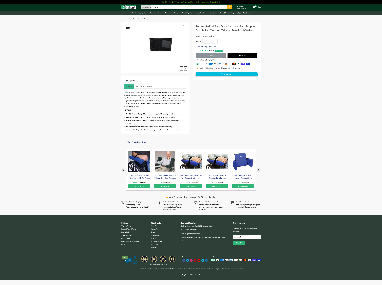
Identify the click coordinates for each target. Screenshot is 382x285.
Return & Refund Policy (128, 229)
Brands (153, 238)
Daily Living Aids (187, 13)
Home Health (200, 13)
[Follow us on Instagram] (191, 260)
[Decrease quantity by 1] (205, 41)
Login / (238, 6)
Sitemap (153, 247)
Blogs (153, 232)
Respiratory (212, 13)
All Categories (155, 235)
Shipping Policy (126, 226)
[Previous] (123, 170)
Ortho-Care (132, 19)
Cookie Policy (125, 238)
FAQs (123, 244)
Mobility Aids (142, 13)
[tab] (129, 86)
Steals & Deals (224, 13)
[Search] (229, 7)
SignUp (242, 6)
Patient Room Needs (171, 13)
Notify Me (242, 56)
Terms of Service (126, 235)
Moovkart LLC (196, 275)
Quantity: (198, 41)
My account (240, 8)
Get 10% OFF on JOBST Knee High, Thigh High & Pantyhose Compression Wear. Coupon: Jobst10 (191, 2)
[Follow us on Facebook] (183, 260)
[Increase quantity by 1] (215, 41)
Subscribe (239, 243)
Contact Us (154, 229)
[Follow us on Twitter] (187, 260)
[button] (227, 74)
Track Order (155, 244)
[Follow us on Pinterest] (195, 260)
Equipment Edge (236, 13)
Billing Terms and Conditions (130, 241)
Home (125, 19)
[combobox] (189, 7)
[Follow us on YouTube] (198, 260)
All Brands (133, 13)
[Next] (258, 170)
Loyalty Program (156, 241)
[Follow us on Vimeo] (202, 260)
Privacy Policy (125, 232)
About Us (154, 226)
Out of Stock (211, 56)
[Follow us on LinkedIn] (206, 260)
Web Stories (246, 13)
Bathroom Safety (155, 13)
